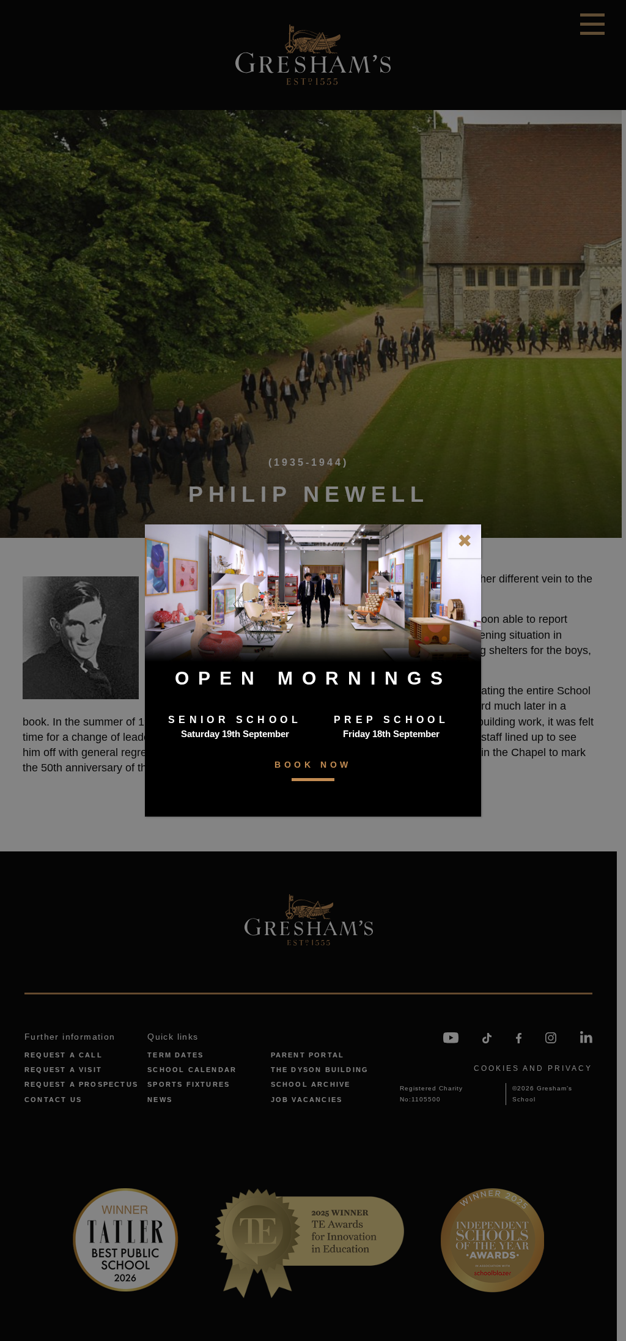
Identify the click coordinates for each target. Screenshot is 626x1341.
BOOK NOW (313, 765)
